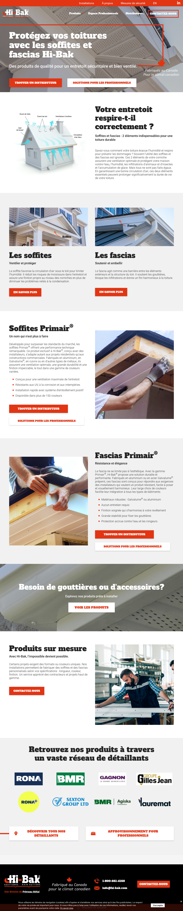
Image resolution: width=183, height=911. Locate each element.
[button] (76, 13)
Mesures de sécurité (133, 3)
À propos (107, 3)
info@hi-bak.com (114, 888)
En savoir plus (66, 908)
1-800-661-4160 (113, 881)
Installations (86, 3)
